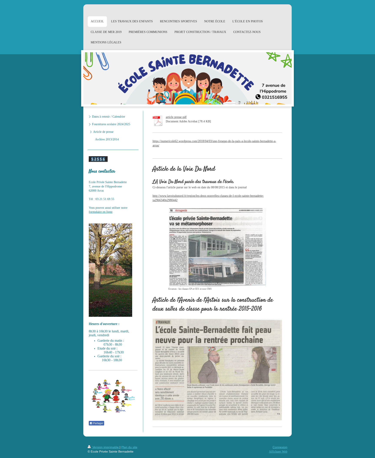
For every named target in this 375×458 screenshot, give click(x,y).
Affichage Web (278, 451)
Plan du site (129, 447)
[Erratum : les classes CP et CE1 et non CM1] (217, 247)
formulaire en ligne (100, 211)
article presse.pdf (176, 117)
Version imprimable (106, 447)
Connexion (280, 447)
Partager (97, 423)
